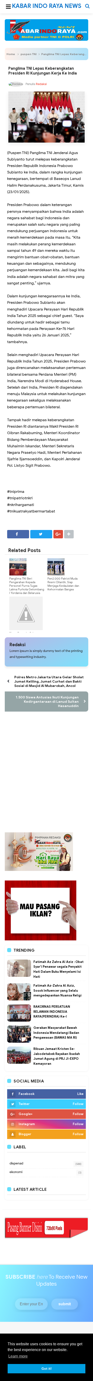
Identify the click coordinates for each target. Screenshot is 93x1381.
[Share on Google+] (58, 534)
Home (10, 54)
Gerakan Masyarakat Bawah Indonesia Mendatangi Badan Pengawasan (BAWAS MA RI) (56, 1033)
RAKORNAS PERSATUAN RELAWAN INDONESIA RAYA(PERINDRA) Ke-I (51, 1012)
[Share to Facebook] (18, 534)
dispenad (16, 1163)
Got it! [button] (46, 1368)
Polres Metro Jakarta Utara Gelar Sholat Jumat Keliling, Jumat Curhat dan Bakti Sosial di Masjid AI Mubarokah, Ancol (49, 681)
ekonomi (16, 1172)
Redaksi (18, 644)
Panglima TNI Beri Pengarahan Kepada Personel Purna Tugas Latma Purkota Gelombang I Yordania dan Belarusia (26, 586)
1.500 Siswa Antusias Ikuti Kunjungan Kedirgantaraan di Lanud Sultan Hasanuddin (47, 701)
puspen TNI (29, 54)
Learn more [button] (18, 1356)
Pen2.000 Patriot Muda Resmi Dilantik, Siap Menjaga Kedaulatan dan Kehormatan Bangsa (63, 584)
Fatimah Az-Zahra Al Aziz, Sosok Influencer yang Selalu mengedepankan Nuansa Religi (57, 991)
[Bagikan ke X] (41, 534)
